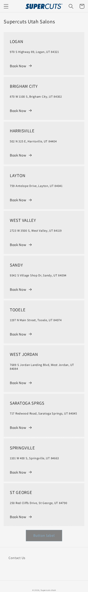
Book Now (18, 65)
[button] (6, 6)
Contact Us (17, 558)
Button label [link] (44, 535)
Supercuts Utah (48, 590)
